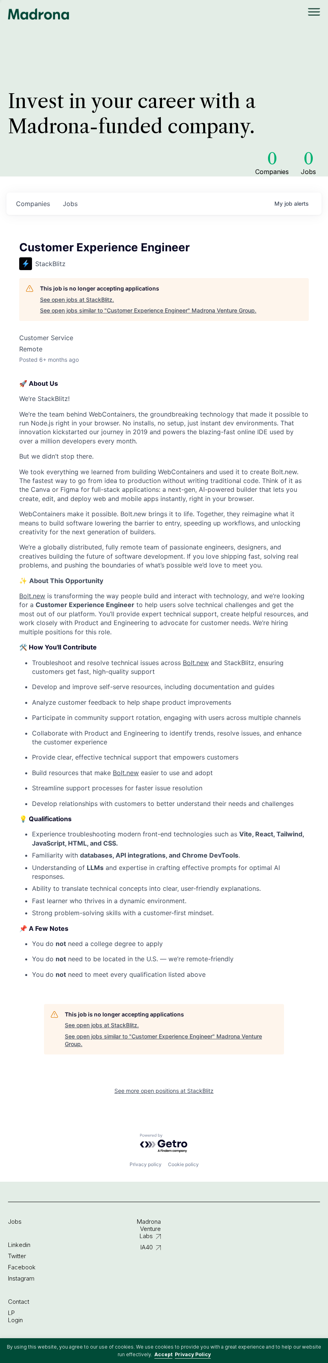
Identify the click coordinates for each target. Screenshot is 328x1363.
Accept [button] (163, 1354)
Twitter (17, 1256)
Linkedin (19, 1245)
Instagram (21, 1278)
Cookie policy (183, 1164)
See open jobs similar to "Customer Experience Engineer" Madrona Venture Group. (148, 310)
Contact (18, 1301)
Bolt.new (32, 596)
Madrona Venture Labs (149, 1229)
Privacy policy (146, 1164)
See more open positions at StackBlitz (164, 1090)
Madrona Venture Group (39, 14)
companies (33, 204)
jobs (70, 204)
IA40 (146, 1247)
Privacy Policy (193, 1354)
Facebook (22, 1267)
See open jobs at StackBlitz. (77, 299)
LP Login (15, 1316)
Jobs (15, 1221)
